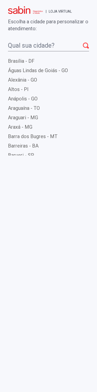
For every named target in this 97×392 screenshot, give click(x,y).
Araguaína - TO (24, 108)
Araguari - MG (23, 118)
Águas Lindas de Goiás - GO (38, 70)
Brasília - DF (21, 61)
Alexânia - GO (22, 80)
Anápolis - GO (23, 99)
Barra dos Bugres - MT (32, 136)
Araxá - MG (20, 127)
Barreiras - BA (23, 146)
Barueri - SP (21, 155)
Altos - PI (18, 89)
